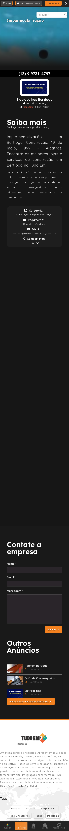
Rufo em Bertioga (36, 665)
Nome (11, 563)
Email (11, 577)
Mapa (8, 3)
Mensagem (15, 590)
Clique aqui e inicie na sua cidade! (19, 785)
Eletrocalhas (33, 690)
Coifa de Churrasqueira (40, 678)
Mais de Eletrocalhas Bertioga (29, 701)
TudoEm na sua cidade (29, 3)
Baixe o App (54, 3)
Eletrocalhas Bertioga (35, 99)
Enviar (52, 629)
